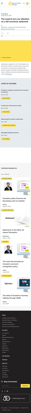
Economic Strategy (7, 178)
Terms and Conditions (14, 408)
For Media (5, 375)
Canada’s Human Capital (8, 318)
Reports (4, 344)
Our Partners (5, 370)
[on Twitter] (4, 391)
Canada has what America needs (11, 106)
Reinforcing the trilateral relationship (12, 119)
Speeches (4, 346)
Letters (4, 270)
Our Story (4, 366)
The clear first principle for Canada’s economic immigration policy (13, 264)
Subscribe (25, 386)
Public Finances (6, 98)
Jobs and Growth (6, 57)
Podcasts (4, 360)
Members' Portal (6, 410)
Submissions (5, 350)
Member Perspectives (8, 337)
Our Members (6, 356)
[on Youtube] (7, 391)
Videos (4, 352)
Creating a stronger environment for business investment (14, 91)
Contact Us (5, 377)
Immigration (5, 241)
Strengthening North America (10, 133)
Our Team (4, 368)
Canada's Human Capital (8, 210)
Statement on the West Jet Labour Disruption (13, 231)
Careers (4, 372)
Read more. (9, 74)
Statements (6, 236)
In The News (4, 14)
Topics (4, 315)
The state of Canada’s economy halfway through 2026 (15, 296)
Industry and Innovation (8, 324)
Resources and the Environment (10, 326)
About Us (4, 363)
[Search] (24, 3)
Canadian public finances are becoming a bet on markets (14, 199)
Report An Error (24, 408)
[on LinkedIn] (2, 391)
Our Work (4, 330)
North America (6, 111)
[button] (2, 3)
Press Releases (6, 342)
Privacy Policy (4, 408)
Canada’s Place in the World (9, 125)
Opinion (5, 204)
